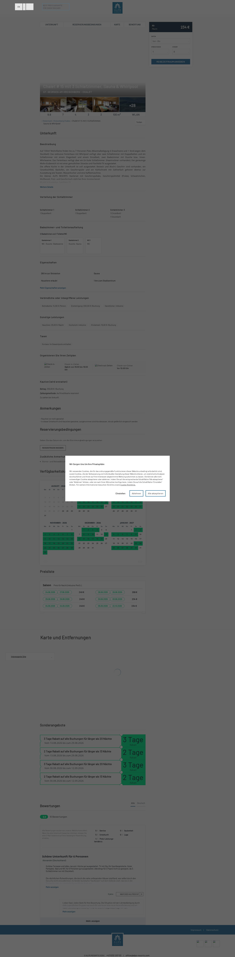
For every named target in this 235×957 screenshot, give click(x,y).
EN (19, 7)
